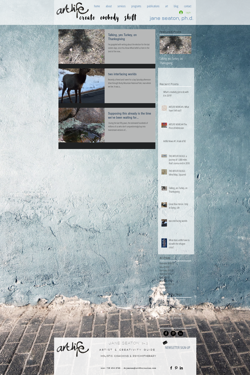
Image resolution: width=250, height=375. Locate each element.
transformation (179, 317)
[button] (109, 6)
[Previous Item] (164, 45)
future (187, 304)
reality (167, 313)
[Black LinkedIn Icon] (181, 368)
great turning (164, 308)
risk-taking (174, 313)
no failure (184, 308)
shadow (182, 313)
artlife (176, 299)
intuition (172, 308)
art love (169, 299)
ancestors (163, 299)
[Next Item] (186, 45)
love (178, 308)
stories (171, 317)
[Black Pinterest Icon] (176, 368)
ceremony (182, 299)
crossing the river (172, 304)
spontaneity (163, 317)
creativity (162, 304)
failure (182, 304)
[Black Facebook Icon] (171, 368)
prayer (162, 313)
